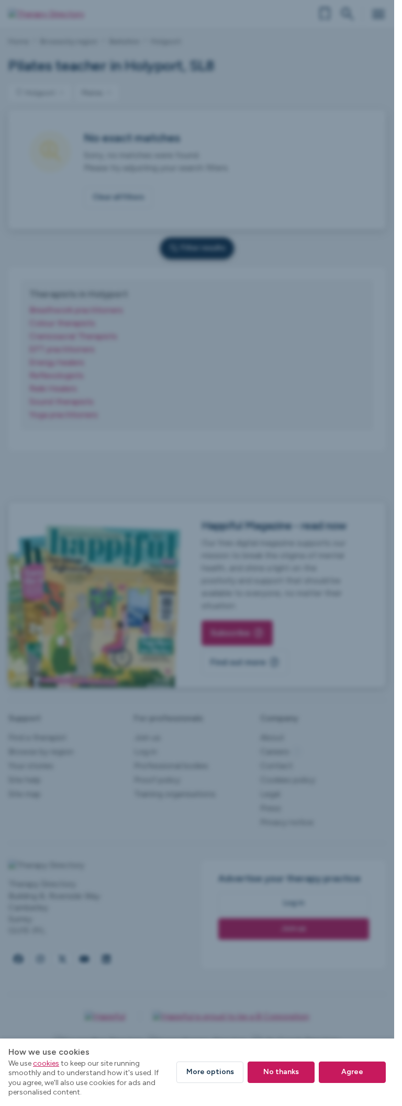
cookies (46, 1063)
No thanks (281, 1071)
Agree (352, 1071)
